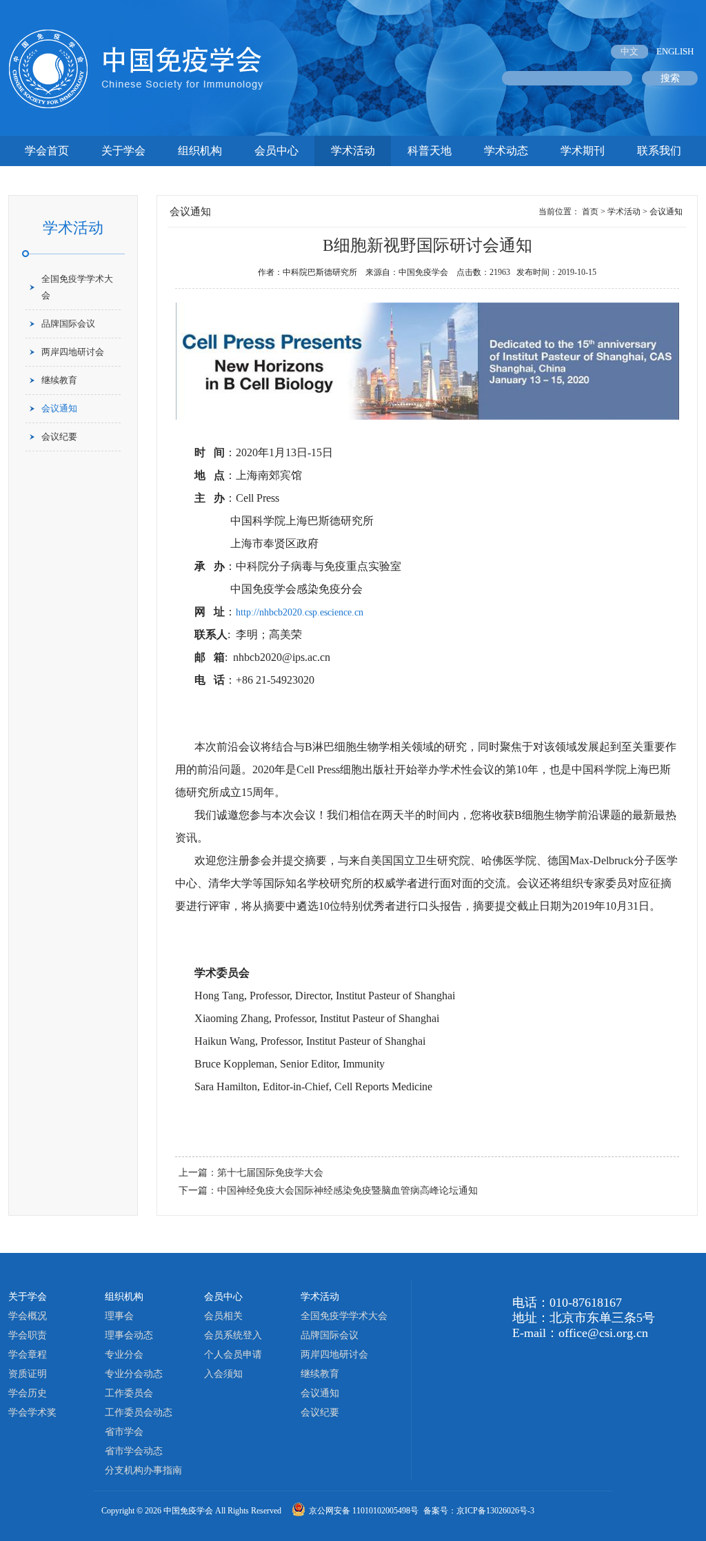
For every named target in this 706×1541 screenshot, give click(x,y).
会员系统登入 (233, 1335)
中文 (629, 51)
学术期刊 (583, 150)
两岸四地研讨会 (72, 352)
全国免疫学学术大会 (77, 287)
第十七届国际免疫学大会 (270, 1172)
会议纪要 (59, 436)
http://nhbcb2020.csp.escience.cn (299, 612)
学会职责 (27, 1335)
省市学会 (124, 1432)
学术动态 (506, 150)
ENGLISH (675, 51)
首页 (590, 211)
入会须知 (223, 1374)
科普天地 (429, 150)
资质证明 (27, 1374)
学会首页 (47, 150)
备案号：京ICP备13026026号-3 (478, 1511)
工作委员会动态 (138, 1412)
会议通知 (59, 408)
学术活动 (353, 150)
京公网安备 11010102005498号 (365, 1511)
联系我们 (659, 150)
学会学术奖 (32, 1412)
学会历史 (27, 1393)
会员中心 (276, 150)
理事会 (119, 1316)
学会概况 (27, 1316)
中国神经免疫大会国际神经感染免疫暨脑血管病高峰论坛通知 (347, 1190)
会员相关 (223, 1316)
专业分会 (124, 1354)
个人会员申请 (233, 1354)
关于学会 (123, 150)
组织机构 (200, 150)
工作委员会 (129, 1393)
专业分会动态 (134, 1374)
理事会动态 (129, 1335)
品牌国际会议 (68, 323)
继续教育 (59, 380)
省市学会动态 (134, 1451)
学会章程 (27, 1354)
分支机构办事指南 (143, 1470)
